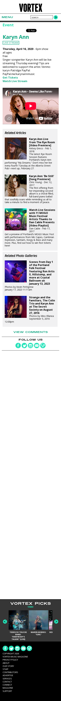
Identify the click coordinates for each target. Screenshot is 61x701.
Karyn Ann (16, 36)
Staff (5, 669)
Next (56, 622)
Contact (7, 681)
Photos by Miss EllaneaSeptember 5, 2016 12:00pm (30, 309)
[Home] (30, 11)
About (6, 662)
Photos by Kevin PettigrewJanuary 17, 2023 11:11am (29, 275)
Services (7, 678)
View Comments (30, 332)
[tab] (30, 607)
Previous (5, 622)
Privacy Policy (10, 659)
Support (7, 691)
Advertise (8, 675)
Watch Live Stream (15, 81)
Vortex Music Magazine (15, 656)
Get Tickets (10, 77)
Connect (7, 684)
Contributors (10, 672)
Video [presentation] (30, 607)
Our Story (8, 666)
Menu (7, 17)
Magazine (8, 687)
